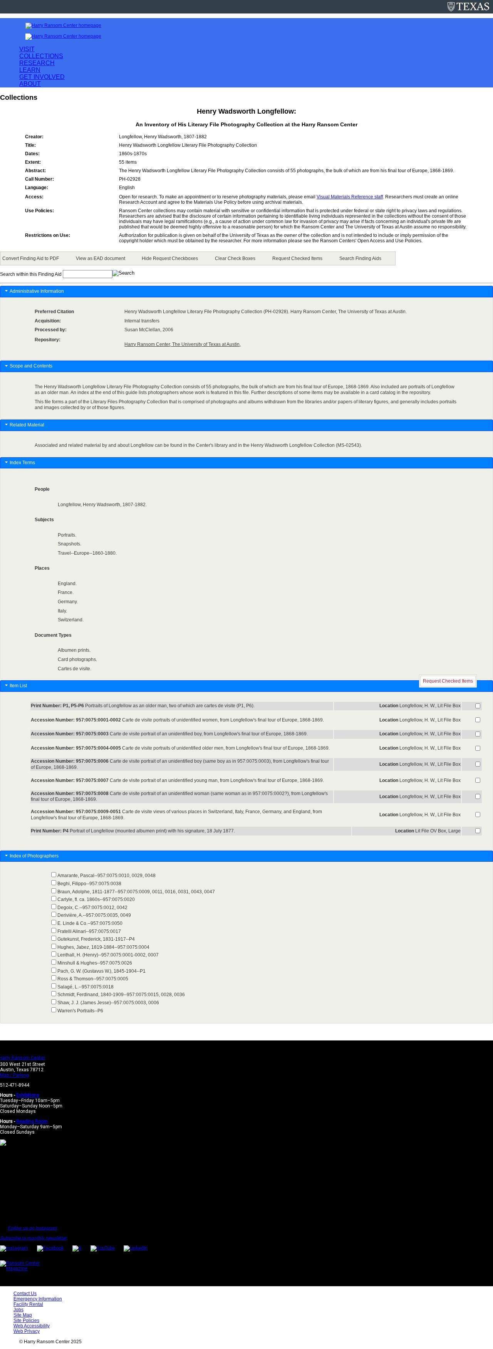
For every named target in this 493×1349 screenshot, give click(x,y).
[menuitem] (32, 258)
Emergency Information (37, 1299)
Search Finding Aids (360, 258)
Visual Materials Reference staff (350, 197)
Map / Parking (14, 1075)
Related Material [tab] (27, 425)
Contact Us (25, 1293)
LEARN (29, 70)
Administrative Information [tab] (37, 291)
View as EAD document (100, 258)
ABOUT (30, 84)
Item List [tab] (18, 685)
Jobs (18, 1309)
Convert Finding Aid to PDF (30, 258)
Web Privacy (26, 1331)
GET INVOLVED (42, 77)
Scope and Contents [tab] (31, 366)
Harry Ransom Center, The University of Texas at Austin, (182, 344)
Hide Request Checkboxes (170, 258)
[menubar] (198, 258)
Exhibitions (27, 1095)
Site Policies (26, 1320)
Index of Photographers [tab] (35, 856)
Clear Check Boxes (235, 258)
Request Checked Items (297, 258)
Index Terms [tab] (22, 462)
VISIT (27, 49)
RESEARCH (37, 63)
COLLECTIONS (41, 56)
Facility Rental (28, 1304)
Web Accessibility (31, 1326)
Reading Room (32, 1121)
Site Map (22, 1315)
